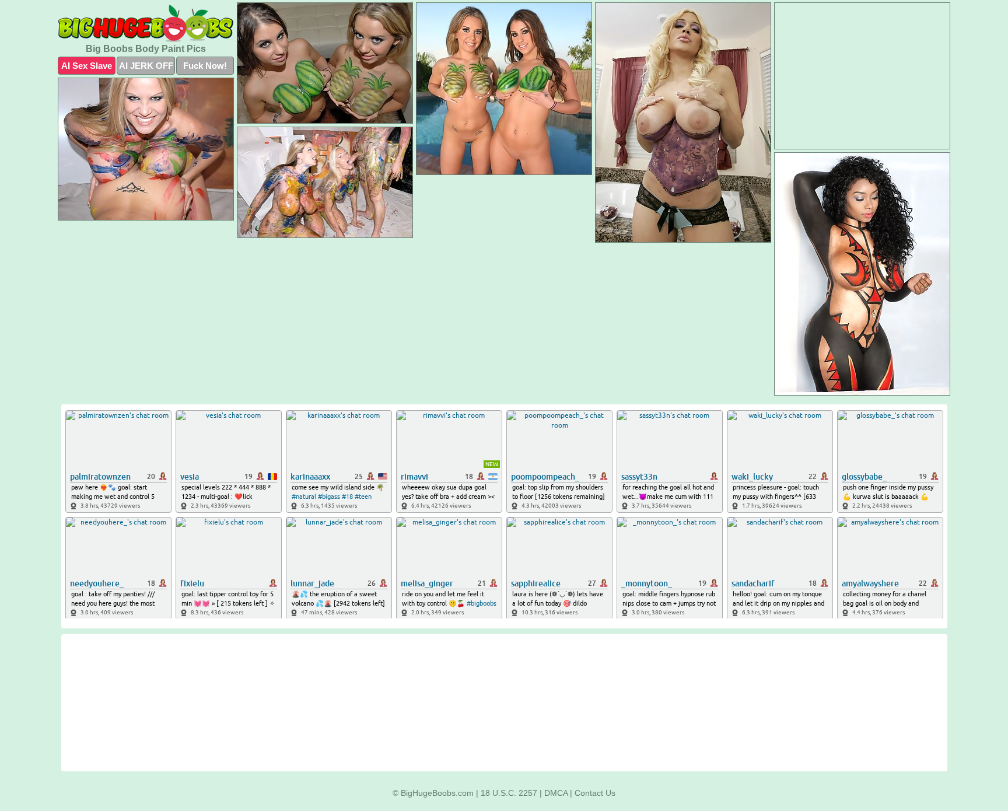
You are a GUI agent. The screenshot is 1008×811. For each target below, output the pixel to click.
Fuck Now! (205, 66)
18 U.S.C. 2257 (509, 793)
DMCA (556, 793)
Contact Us (595, 793)
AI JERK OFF (146, 66)
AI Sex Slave (86, 66)
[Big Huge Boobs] (146, 23)
